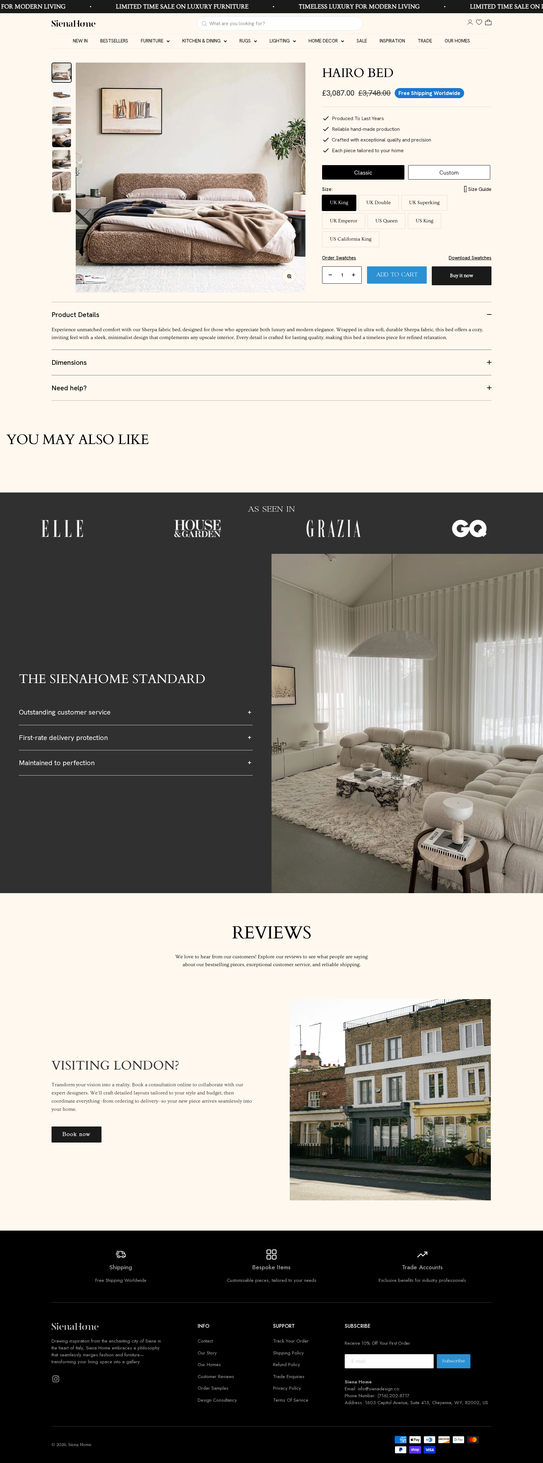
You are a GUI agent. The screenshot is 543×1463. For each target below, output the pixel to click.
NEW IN (80, 41)
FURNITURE (152, 41)
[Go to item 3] (62, 116)
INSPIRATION (392, 41)
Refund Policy (286, 1364)
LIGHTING (280, 41)
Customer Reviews (216, 1376)
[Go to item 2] (62, 94)
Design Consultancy (217, 1400)
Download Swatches (470, 258)
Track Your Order (291, 1341)
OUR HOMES (457, 41)
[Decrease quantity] (330, 275)
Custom (449, 172)
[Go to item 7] (62, 203)
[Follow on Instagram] (56, 1379)
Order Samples (213, 1388)
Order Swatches (339, 258)
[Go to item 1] (62, 73)
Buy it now (461, 275)
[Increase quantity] (353, 275)
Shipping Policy (288, 1352)
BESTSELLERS (114, 41)
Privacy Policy (287, 1388)
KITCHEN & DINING (201, 41)
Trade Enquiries (288, 1376)
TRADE (425, 41)
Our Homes (209, 1364)
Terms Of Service (290, 1400)
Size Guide (479, 189)
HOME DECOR (323, 41)
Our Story (207, 1352)
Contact (205, 1341)
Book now (76, 1134)
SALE (362, 41)
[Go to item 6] (62, 181)
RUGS (245, 41)
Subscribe (456, 1363)
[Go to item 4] (62, 138)
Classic (363, 172)
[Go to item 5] (62, 159)
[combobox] (279, 23)
